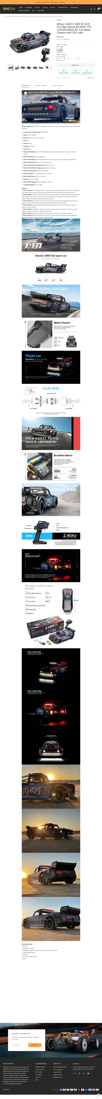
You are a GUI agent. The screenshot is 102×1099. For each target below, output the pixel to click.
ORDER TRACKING (24, 10)
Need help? (90, 77)
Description (25, 85)
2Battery (69, 58)
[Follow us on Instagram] (79, 1073)
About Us (38, 1077)
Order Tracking (40, 1069)
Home (4, 16)
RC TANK (44, 7)
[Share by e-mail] (69, 77)
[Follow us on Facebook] (75, 1073)
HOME (20, 7)
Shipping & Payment (41, 85)
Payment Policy (57, 1077)
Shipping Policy (57, 1074)
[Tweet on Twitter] (66, 77)
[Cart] (98, 9)
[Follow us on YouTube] (88, 1073)
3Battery (77, 58)
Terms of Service (58, 1069)
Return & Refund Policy (59, 1067)
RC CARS (37, 7)
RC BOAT (52, 7)
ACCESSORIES (74, 7)
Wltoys (59, 20)
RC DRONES (28, 7)
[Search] (91, 9)
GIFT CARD (41, 10)
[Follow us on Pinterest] (84, 1073)
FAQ (37, 1080)
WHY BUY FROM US (57, 85)
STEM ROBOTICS (62, 7)
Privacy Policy (57, 1072)
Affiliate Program (40, 1067)
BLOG (33, 10)
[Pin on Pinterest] (64, 77)
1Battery (60, 58)
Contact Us (39, 1074)
